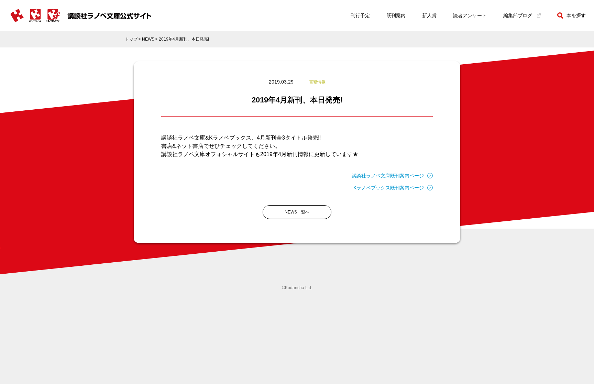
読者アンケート (470, 15)
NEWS (148, 39)
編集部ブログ (517, 15)
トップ (131, 39)
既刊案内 (396, 15)
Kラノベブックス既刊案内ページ (388, 187)
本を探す (576, 15)
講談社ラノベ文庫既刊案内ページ (388, 175)
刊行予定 (360, 15)
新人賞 (429, 15)
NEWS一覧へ (297, 212)
